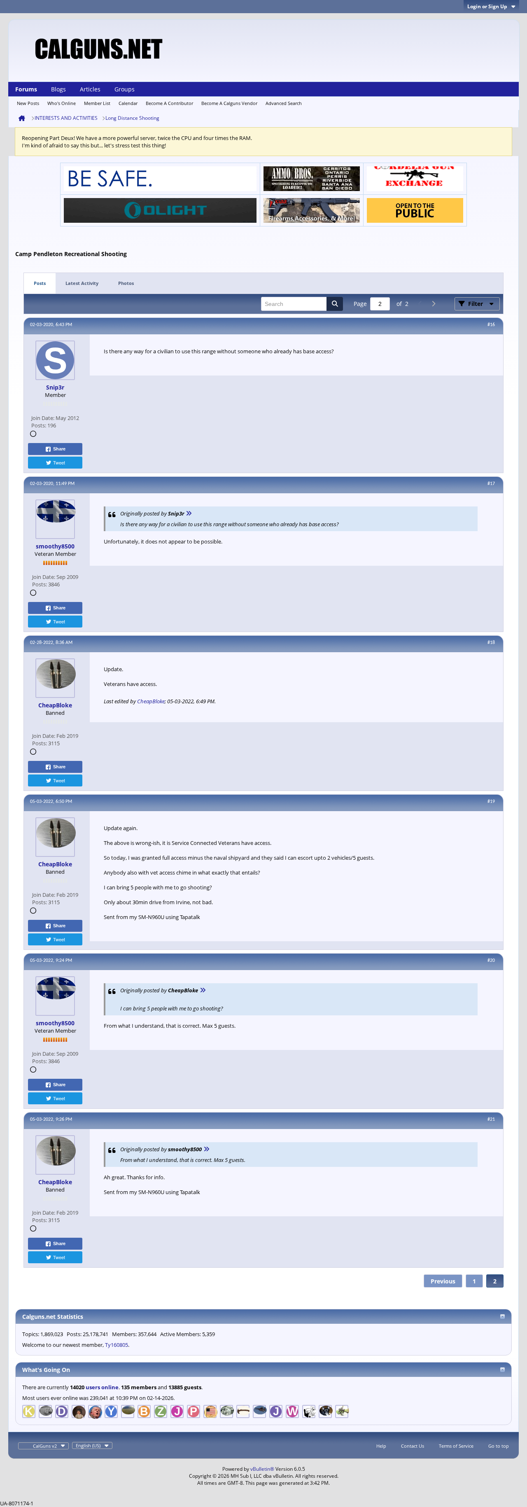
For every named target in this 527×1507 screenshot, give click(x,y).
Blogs (58, 89)
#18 (491, 642)
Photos (126, 283)
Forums (26, 89)
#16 (491, 324)
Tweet (59, 462)
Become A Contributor (169, 103)
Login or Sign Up (487, 6)
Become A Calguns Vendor (229, 103)
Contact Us (412, 1446)
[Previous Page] (420, 303)
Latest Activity (81, 283)
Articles (90, 89)
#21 (491, 1119)
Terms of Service (456, 1446)
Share (59, 448)
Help (381, 1446)
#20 (491, 960)
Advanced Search (284, 103)
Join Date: (42, 418)
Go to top (498, 1446)
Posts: (38, 425)
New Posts (28, 103)
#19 (491, 801)
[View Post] (188, 513)
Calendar (128, 103)
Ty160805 (116, 1344)
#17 (491, 483)
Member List (97, 103)
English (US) (88, 1445)
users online (102, 1387)
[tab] (40, 283)
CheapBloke (151, 701)
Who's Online (61, 103)
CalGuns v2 (45, 1446)
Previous (443, 1281)
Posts (40, 283)
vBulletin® (262, 1468)
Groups (124, 89)
